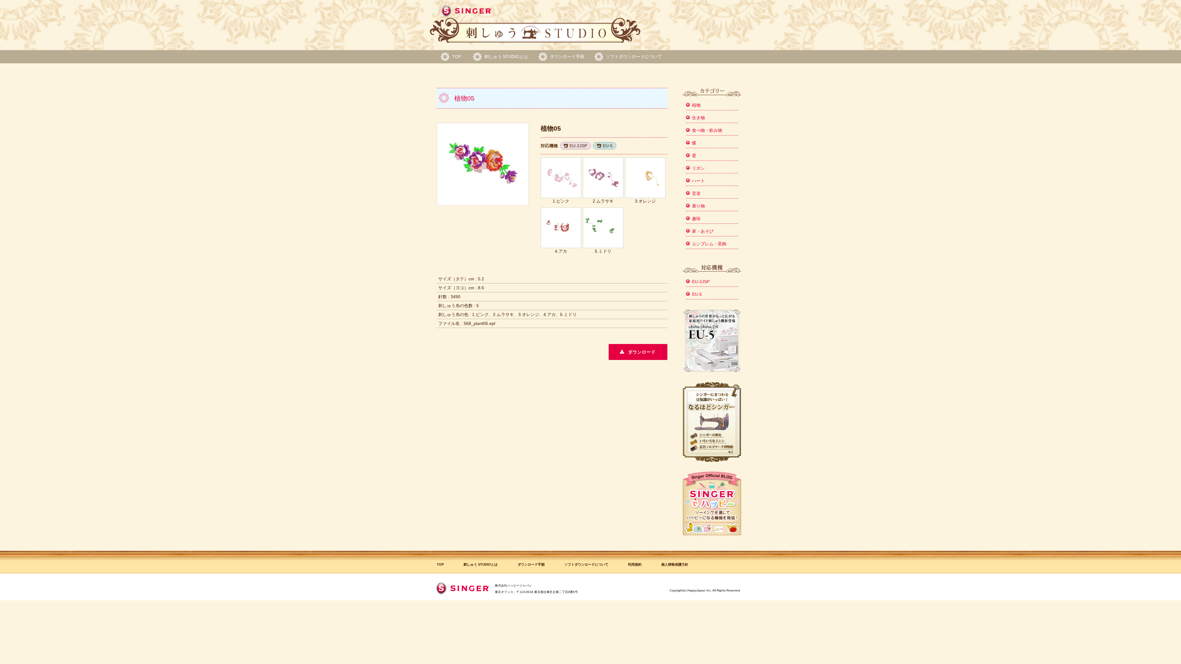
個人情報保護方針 (674, 564)
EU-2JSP (578, 145)
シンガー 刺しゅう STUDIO (535, 24)
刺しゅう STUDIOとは (506, 56)
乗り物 (698, 206)
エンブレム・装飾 (709, 243)
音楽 (696, 193)
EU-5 (608, 145)
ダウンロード (642, 352)
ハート (698, 180)
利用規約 (635, 564)
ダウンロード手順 (567, 56)
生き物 (698, 117)
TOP (456, 56)
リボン (698, 168)
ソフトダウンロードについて (634, 56)
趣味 (696, 218)
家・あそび (703, 231)
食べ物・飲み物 (707, 130)
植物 (696, 105)
